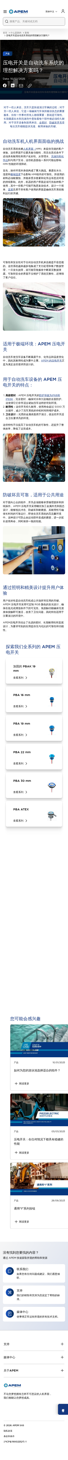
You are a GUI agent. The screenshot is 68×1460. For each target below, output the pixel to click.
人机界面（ (29, 148)
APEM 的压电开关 (51, 360)
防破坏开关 (55, 122)
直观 (10, 189)
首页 (5, 32)
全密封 (43, 122)
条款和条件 (9, 1436)
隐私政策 (8, 1430)
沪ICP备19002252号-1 (15, 1441)
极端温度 (16, 174)
